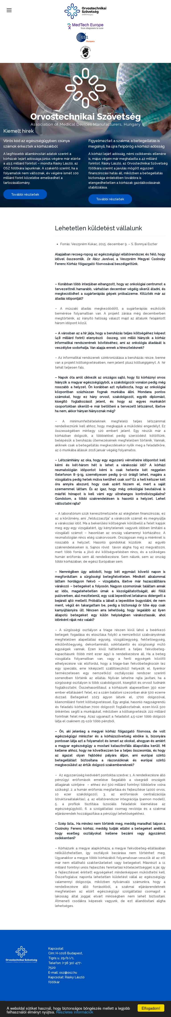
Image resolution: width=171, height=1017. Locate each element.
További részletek (25, 194)
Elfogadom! (151, 1008)
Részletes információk (74, 1012)
